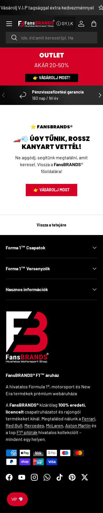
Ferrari (88, 418)
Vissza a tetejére (51, 224)
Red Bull (14, 425)
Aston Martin (78, 425)
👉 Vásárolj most (51, 189)
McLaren (54, 425)
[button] (94, 23)
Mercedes (34, 425)
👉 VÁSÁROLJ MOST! (51, 77)
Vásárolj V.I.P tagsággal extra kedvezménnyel (47, 7)
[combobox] (51, 37)
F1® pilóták (27, 432)
